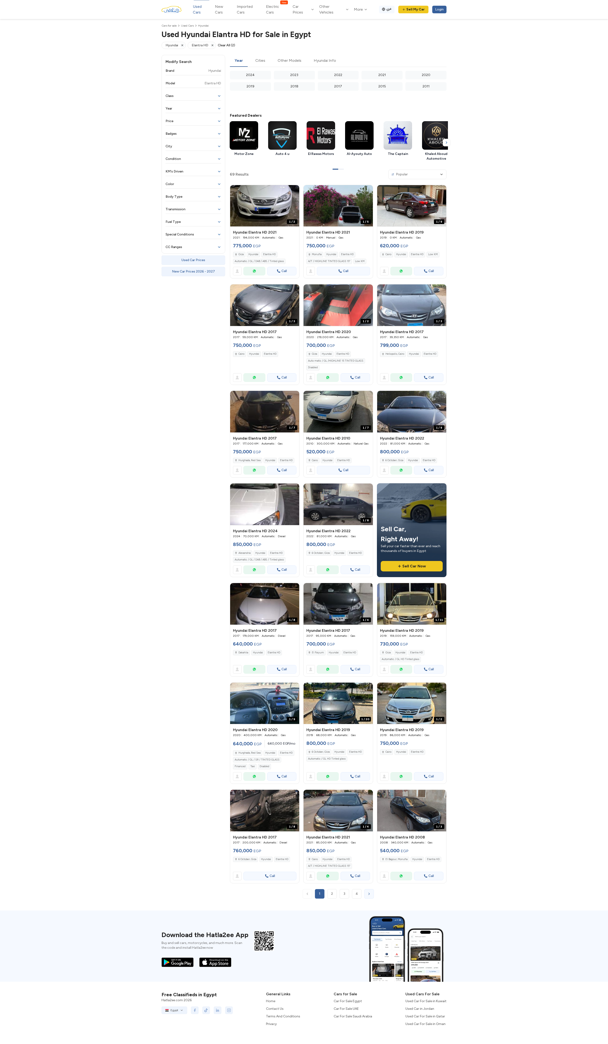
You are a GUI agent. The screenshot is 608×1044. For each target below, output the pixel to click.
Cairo (388, 254)
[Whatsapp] (254, 271)
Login (439, 9)
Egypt (174, 1010)
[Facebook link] (195, 1010)
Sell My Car (415, 9)
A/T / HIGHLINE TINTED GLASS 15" (329, 261)
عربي (389, 8)
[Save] (293, 191)
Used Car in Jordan (419, 1009)
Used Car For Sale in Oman (425, 1024)
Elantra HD (269, 254)
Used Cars (197, 9)
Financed (240, 766)
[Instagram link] (229, 1010)
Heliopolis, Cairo (394, 353)
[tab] (239, 61)
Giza (241, 254)
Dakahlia (243, 652)
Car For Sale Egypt (348, 1001)
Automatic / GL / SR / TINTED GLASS (257, 759)
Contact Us (275, 1009)
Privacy (271, 1024)
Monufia (317, 254)
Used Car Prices (193, 260)
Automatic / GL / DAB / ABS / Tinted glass (259, 261)
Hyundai (253, 254)
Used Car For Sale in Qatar (425, 1016)
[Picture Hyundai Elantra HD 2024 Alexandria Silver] (264, 504)
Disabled (313, 367)
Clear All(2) (226, 45)
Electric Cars (276, 9)
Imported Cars (245, 9)
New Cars (219, 9)
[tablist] (338, 61)
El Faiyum (318, 652)
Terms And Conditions (283, 1016)
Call (284, 271)
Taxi (252, 766)
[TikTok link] (206, 1010)
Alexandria (244, 553)
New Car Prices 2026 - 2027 (193, 271)
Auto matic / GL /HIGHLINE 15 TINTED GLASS (335, 360)
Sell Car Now (414, 566)
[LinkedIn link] (217, 1010)
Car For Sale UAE (346, 1009)
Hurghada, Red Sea (249, 460)
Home (270, 1001)
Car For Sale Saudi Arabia (353, 1016)
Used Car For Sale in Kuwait (425, 1001)
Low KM (360, 261)
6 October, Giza (394, 460)
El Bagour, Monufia (396, 859)
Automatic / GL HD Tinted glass (400, 659)
